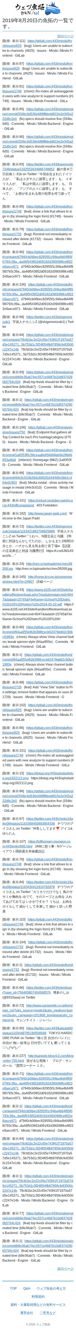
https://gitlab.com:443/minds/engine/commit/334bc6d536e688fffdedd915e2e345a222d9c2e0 (37, 114)
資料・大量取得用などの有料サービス (38, 1304)
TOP (13, 1288)
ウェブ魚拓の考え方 (51, 1288)
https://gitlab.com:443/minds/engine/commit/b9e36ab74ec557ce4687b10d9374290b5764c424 (37, 377)
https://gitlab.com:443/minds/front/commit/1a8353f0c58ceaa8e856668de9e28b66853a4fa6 (37, 455)
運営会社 (26, 1313)
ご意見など (48, 1313)
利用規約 (38, 1296)
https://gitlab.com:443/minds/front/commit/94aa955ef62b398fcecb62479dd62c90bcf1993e (37, 632)
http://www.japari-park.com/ (47, 513)
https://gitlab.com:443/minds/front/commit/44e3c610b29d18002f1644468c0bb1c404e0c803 (37, 477)
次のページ (65, 36)
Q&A (26, 1288)
